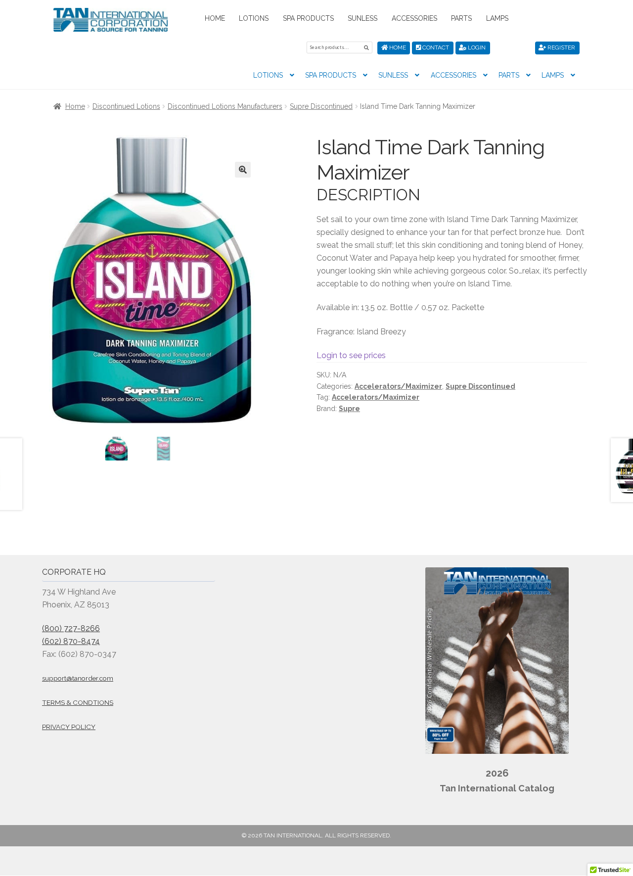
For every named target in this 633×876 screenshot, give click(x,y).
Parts (461, 18)
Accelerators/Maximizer (398, 386)
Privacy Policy (68, 727)
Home (215, 18)
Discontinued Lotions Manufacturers (225, 106)
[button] (243, 170)
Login (476, 47)
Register (560, 47)
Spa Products (308, 18)
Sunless (362, 18)
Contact (435, 47)
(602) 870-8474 (71, 641)
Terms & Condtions (77, 702)
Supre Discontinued (321, 106)
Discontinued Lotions (126, 106)
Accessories (414, 18)
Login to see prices (351, 355)
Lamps (497, 18)
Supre (349, 409)
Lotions (254, 18)
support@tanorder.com (77, 678)
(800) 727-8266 (71, 628)
